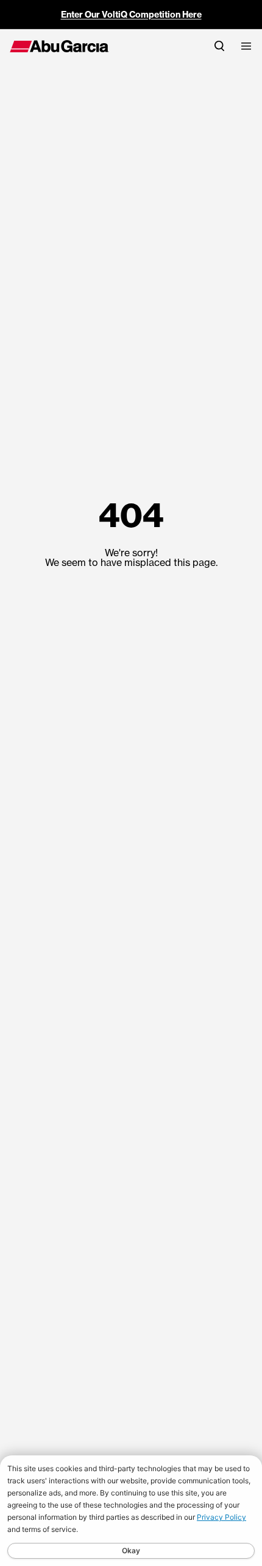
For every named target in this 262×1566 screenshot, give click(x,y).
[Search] (219, 46)
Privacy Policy (221, 1517)
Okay (131, 1550)
